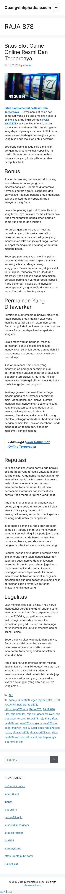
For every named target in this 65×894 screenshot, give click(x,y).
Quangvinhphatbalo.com (28, 7)
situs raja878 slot (40, 732)
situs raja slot (13, 848)
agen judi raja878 (19, 700)
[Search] (54, 760)
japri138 (9, 840)
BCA (2, 891)
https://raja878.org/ (16, 709)
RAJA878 (32, 718)
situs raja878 (20, 732)
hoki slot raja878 (27, 704)
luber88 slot (12, 794)
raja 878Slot (18, 714)
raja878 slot (12, 723)
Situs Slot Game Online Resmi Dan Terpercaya (26, 52)
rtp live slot (11, 863)
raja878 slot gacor (31, 723)
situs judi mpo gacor (17, 825)
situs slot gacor (14, 832)
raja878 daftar (48, 718)
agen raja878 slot (41, 700)
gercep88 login (13, 817)
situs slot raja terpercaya (41, 737)
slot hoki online (14, 741)
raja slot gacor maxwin (40, 714)
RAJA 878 (35, 709)
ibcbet (8, 801)
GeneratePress (32, 885)
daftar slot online (15, 786)
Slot (11, 695)
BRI (10, 891)
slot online (11, 809)
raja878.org (30, 727)
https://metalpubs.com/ (19, 855)
